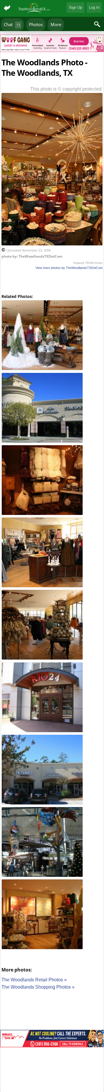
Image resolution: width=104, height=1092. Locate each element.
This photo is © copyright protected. (66, 89)
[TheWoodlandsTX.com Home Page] (34, 8)
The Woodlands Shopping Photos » (38, 987)
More (56, 24)
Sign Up (75, 7)
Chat (12, 24)
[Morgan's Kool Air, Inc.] (52, 1039)
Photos (36, 24)
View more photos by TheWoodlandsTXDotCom (69, 268)
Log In (94, 7)
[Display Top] (52, 32)
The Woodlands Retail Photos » (34, 979)
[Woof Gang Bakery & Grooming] (52, 44)
